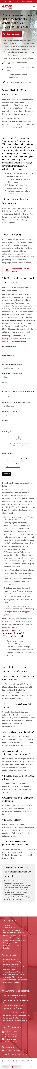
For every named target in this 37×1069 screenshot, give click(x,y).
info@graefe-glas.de (26, 1)
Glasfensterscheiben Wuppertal (13, 1018)
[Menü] (34, 6)
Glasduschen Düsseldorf (11, 964)
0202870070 (10, 1047)
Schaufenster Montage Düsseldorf (14, 974)
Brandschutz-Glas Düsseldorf (12, 998)
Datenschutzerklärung (17, 341)
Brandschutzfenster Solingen (12, 1008)
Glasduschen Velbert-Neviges (12, 962)
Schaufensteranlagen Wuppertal (13, 972)
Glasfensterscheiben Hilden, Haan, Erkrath (16, 1015)
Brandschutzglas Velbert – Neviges (14, 1005)
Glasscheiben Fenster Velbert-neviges (15, 1020)
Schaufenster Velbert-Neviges (12, 977)
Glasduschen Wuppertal (10, 959)
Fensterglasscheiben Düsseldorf (13, 1013)
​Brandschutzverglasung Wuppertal (14, 995)
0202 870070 (12, 1)
